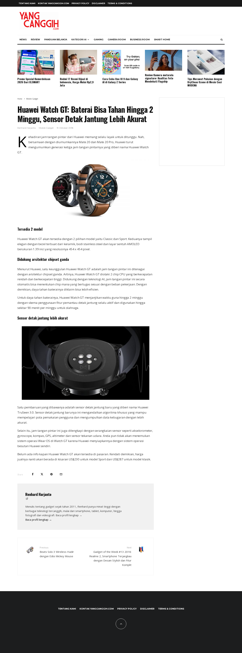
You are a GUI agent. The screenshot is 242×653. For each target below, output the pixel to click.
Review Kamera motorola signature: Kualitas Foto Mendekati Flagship (159, 78)
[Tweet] (42, 474)
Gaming (98, 39)
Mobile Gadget (46, 128)
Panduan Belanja (55, 39)
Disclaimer (98, 3)
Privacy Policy (80, 3)
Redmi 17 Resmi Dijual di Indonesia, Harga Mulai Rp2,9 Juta (77, 82)
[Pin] (51, 474)
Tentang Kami (27, 3)
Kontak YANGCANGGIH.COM (53, 3)
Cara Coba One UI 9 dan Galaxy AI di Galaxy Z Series (120, 80)
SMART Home (162, 39)
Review (35, 39)
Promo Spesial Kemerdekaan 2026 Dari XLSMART (33, 80)
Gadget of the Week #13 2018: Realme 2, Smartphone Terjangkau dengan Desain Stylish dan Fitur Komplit (110, 556)
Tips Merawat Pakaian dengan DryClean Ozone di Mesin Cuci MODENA (204, 82)
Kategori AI (78, 39)
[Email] (61, 474)
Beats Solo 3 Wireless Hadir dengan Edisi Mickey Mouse (57, 552)
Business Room (140, 39)
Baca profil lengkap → (38, 519)
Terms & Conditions (120, 3)
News (23, 39)
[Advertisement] (192, 134)
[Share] (32, 474)
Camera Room (117, 39)
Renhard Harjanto (26, 128)
